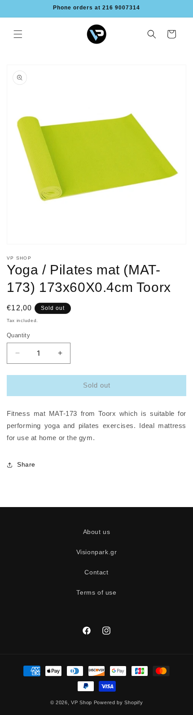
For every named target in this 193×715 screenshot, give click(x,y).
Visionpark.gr (96, 552)
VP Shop (81, 702)
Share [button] (26, 464)
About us (96, 531)
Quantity (18, 335)
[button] (18, 34)
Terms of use (96, 592)
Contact (96, 572)
